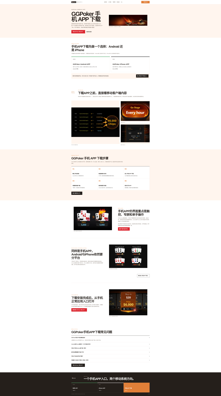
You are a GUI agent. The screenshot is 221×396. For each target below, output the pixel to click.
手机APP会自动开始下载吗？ (110, 356)
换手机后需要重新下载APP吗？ (110, 352)
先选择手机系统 (89, 31)
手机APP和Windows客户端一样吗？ (110, 348)
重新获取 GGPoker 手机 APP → (79, 309)
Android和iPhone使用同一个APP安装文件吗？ (110, 344)
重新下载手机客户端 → (124, 228)
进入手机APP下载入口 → (142, 75)
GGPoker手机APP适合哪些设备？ (110, 337)
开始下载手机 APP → (76, 193)
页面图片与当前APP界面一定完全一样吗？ (110, 360)
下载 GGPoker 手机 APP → (78, 31)
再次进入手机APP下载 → (143, 275)
